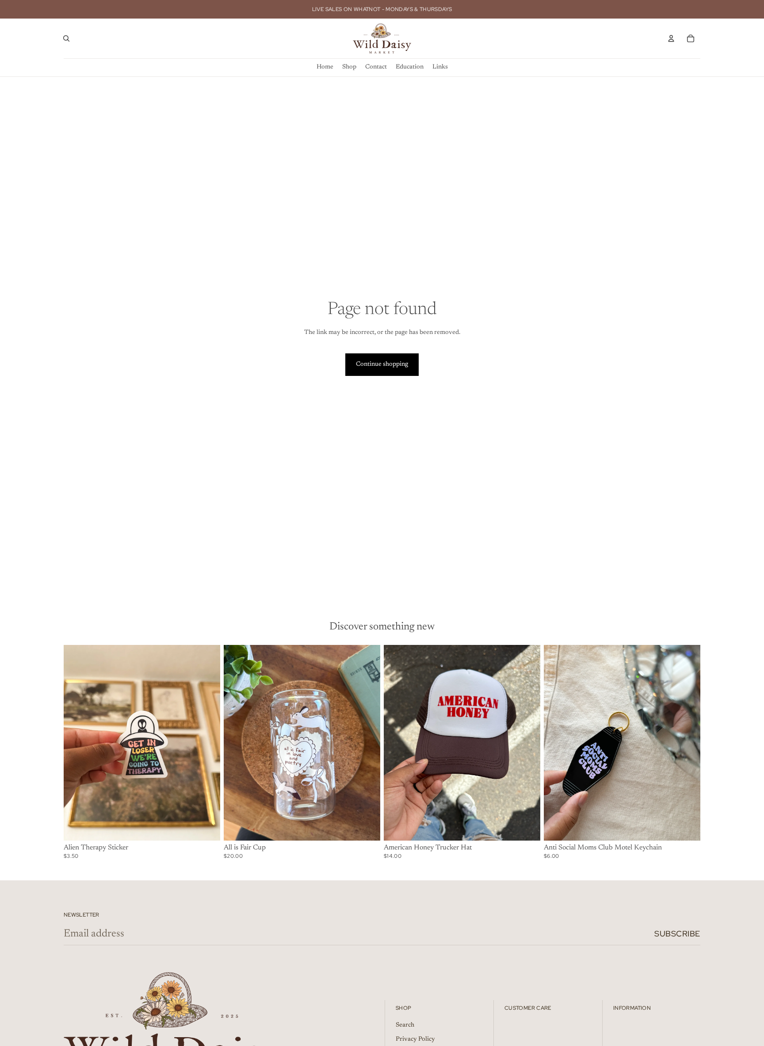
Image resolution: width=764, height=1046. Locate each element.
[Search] (66, 38)
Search (405, 1025)
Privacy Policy (415, 1039)
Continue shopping (382, 364)
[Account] (671, 38)
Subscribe (677, 934)
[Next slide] (527, 742)
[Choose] (366, 827)
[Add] (206, 827)
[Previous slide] (397, 742)
